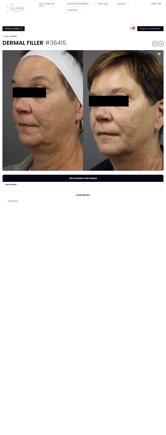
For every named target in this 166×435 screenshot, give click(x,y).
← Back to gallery (9, 36)
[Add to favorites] (159, 54)
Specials (121, 4)
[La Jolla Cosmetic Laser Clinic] (15, 8)
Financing (72, 10)
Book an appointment (78, 4)
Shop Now (103, 4)
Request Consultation (150, 28)
